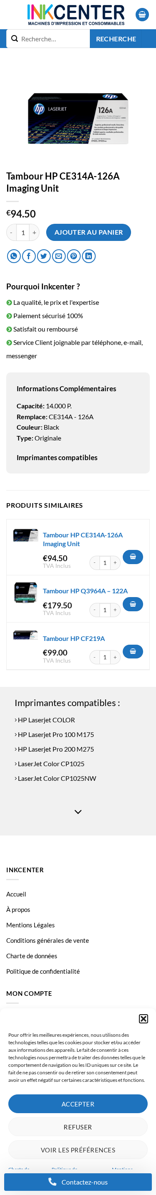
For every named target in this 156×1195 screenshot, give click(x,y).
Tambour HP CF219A (74, 638)
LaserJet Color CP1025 (50, 763)
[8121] (133, 557)
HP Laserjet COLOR (46, 720)
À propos (18, 909)
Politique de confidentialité (43, 971)
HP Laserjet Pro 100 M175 (55, 734)
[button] (143, 1019)
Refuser (78, 1127)
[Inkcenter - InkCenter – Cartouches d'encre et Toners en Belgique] (75, 14)
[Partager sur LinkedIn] (89, 256)
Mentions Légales (30, 925)
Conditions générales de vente (47, 940)
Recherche (116, 39)
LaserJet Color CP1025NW (56, 778)
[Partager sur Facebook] (29, 256)
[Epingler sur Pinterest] (74, 256)
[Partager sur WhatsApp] (14, 256)
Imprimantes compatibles (57, 457)
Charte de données (31, 956)
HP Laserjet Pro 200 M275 (55, 749)
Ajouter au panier (88, 232)
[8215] (133, 652)
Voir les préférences (78, 1150)
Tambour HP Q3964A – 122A (85, 591)
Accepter (78, 1104)
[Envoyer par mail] (59, 256)
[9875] (133, 604)
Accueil (16, 894)
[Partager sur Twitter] (44, 256)
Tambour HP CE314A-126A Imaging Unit (83, 539)
